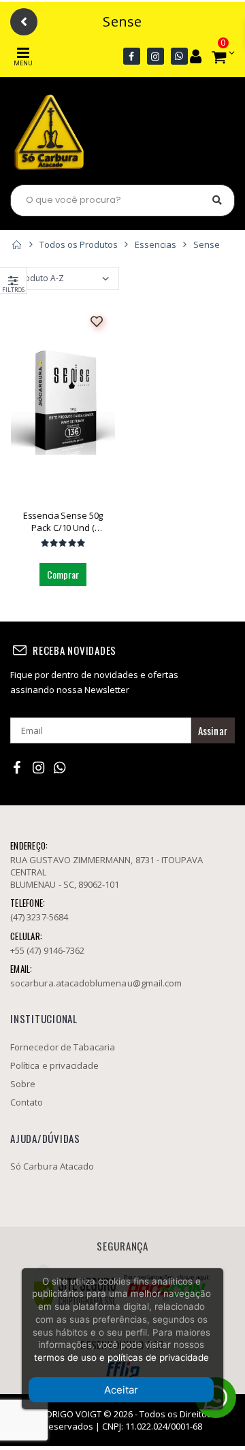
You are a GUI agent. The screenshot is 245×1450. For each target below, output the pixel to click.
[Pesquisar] (217, 200)
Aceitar (121, 1389)
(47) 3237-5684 (39, 917)
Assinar (212, 730)
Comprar (63, 574)
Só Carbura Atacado (52, 1166)
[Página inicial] (16, 244)
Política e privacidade (54, 1065)
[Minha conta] (196, 55)
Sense (206, 244)
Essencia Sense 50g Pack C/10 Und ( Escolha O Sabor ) (63, 521)
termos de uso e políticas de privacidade (121, 1357)
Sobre (22, 1084)
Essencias (155, 244)
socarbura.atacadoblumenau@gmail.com (96, 983)
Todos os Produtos (78, 244)
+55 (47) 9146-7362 (47, 950)
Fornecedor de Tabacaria (63, 1047)
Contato (26, 1102)
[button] (219, 56)
